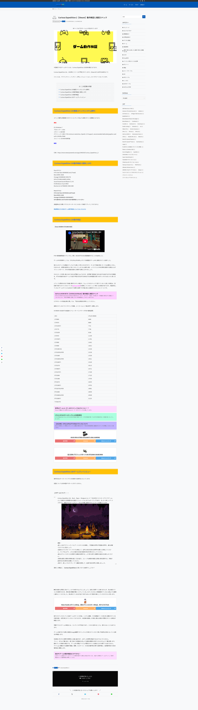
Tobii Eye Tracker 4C (128, 164)
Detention (135, 126)
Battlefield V (126, 116)
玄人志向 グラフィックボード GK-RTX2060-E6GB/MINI (85, 454)
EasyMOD (126, 58)
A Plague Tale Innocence (137, 113)
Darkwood (133, 124)
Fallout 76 (125, 129)
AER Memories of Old (128, 108)
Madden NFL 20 (132, 136)
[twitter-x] (140, 1)
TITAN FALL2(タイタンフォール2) (131, 162)
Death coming (126, 126)
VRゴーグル (127, 77)
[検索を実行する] (143, 16)
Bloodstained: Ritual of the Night (131, 118)
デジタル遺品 (127, 40)
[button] (59, 694)
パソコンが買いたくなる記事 (131, 61)
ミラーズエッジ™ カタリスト (130, 177)
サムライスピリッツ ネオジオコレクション (133, 172)
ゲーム (63, 21)
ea (141, 126)
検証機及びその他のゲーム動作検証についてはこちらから (70, 209)
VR (124, 74)
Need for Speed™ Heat (129, 141)
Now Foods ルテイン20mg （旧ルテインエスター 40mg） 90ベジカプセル (85, 605)
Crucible (125, 124)
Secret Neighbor (127, 152)
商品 (125, 67)
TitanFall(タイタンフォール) (129, 159)
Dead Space (141, 124)
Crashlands (135, 121)
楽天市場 (65, 441)
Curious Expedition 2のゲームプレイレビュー (73, 97)
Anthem (140, 111)
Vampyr (140, 170)
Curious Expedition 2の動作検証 (69, 95)
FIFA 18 (131, 131)
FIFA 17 (125, 131)
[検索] (144, 1)
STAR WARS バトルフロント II (130, 154)
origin (125, 144)
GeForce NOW (76, 286)
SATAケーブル (127, 84)
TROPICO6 (138, 164)
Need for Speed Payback (129, 139)
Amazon (85, 441)
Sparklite (136, 152)
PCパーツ (126, 64)
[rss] (142, 1)
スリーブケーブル (128, 71)
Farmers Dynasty (134, 129)
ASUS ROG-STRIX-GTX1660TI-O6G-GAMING (85, 437)
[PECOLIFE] (60, 4)
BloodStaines (126, 121)
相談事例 (126, 47)
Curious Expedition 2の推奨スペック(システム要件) (74, 89)
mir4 (125, 55)
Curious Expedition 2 (64, 667)
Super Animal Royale (128, 157)
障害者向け (126, 34)
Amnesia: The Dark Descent (130, 111)
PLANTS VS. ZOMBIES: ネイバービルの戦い (133, 147)
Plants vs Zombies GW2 (129, 149)
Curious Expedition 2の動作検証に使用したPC (73, 92)
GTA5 (124, 136)
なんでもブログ (127, 30)
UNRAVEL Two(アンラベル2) (129, 170)
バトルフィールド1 (128, 175)
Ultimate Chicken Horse (129, 167)
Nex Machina (140, 141)
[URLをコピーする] (2, 362)
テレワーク (126, 27)
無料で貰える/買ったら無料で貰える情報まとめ (134, 50)
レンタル (126, 80)
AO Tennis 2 (126, 113)
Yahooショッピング (106, 441)
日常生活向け (127, 37)
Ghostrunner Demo (137, 134)
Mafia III (140, 136)
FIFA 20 (137, 131)
